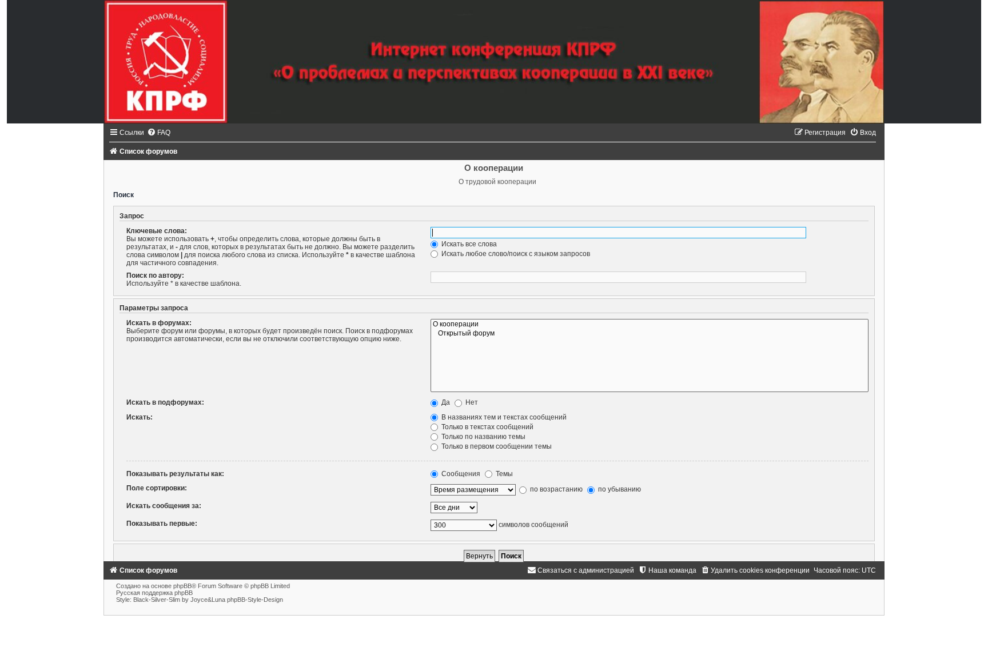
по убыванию (618, 489)
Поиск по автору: (155, 275)
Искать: (139, 417)
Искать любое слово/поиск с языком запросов (515, 254)
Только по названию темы (482, 437)
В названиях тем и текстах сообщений (503, 417)
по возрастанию (555, 489)
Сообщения (460, 474)
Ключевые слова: (156, 231)
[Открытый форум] (649, 333)
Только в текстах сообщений (486, 427)
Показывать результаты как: (175, 474)
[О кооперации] (649, 324)
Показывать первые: (161, 524)
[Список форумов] (494, 61)
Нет (471, 402)
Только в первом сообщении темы (496, 446)
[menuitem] (158, 133)
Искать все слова (468, 244)
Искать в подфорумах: (165, 402)
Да (445, 402)
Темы (503, 474)
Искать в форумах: (159, 323)
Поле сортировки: (156, 488)
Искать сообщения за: (163, 506)
